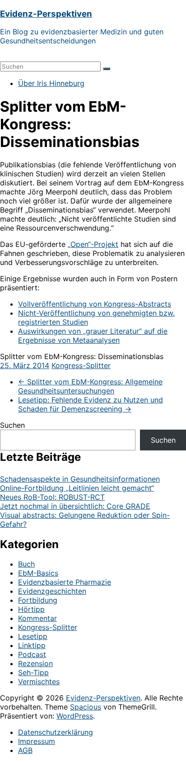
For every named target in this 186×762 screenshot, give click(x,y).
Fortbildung (37, 600)
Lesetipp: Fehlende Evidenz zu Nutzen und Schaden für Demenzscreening (90, 404)
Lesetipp (32, 636)
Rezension (35, 663)
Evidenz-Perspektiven (46, 14)
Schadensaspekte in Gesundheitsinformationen (80, 478)
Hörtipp (31, 609)
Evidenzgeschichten (52, 591)
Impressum (36, 741)
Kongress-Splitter (81, 365)
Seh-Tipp (33, 672)
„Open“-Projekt (93, 244)
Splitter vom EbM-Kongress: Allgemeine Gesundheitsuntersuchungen (90, 386)
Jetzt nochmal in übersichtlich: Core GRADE (75, 506)
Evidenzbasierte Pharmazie (64, 582)
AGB (25, 750)
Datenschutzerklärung (55, 732)
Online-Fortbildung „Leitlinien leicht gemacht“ (77, 487)
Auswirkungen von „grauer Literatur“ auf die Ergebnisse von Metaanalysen (92, 336)
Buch (26, 563)
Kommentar (37, 618)
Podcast (32, 654)
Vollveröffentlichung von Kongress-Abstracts (94, 303)
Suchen (12, 425)
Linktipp (32, 645)
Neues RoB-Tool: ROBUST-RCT (52, 497)
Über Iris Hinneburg (51, 83)
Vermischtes (39, 681)
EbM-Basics (38, 572)
